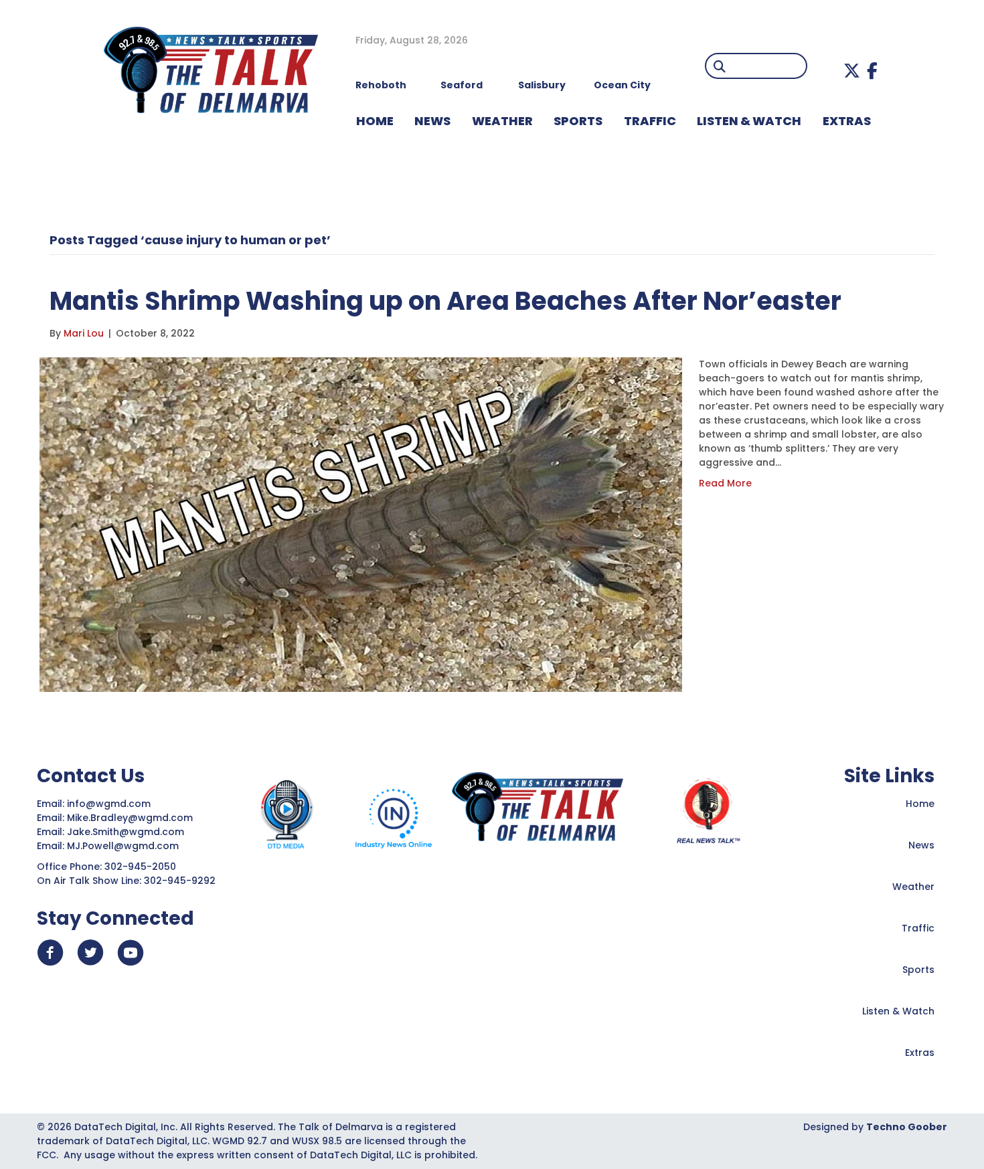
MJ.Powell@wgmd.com (125, 845)
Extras (919, 1052)
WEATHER (502, 120)
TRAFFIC (650, 120)
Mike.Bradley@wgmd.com (130, 817)
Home (920, 803)
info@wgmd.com (110, 803)
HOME (375, 120)
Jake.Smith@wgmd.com (127, 831)
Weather (913, 886)
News (921, 845)
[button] (851, 70)
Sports (578, 120)
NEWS (432, 120)
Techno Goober (906, 1127)
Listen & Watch (898, 1011)
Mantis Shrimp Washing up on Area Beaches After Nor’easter (445, 301)
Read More (725, 483)
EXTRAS (847, 120)
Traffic (918, 928)
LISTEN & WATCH (749, 120)
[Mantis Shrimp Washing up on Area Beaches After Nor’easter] (360, 524)
